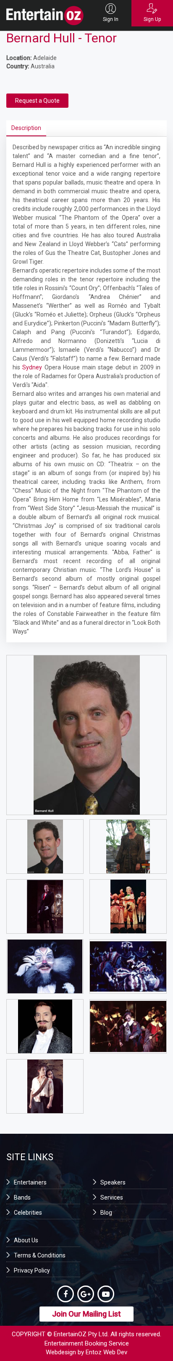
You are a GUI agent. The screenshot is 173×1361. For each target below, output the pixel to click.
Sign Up (152, 19)
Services (111, 1197)
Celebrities (28, 1212)
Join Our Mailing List (86, 1313)
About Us (26, 1240)
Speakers (113, 1182)
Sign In (110, 19)
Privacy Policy (32, 1270)
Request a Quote (37, 100)
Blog (106, 1212)
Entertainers (30, 1182)
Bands (22, 1197)
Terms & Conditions (40, 1255)
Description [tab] (26, 128)
